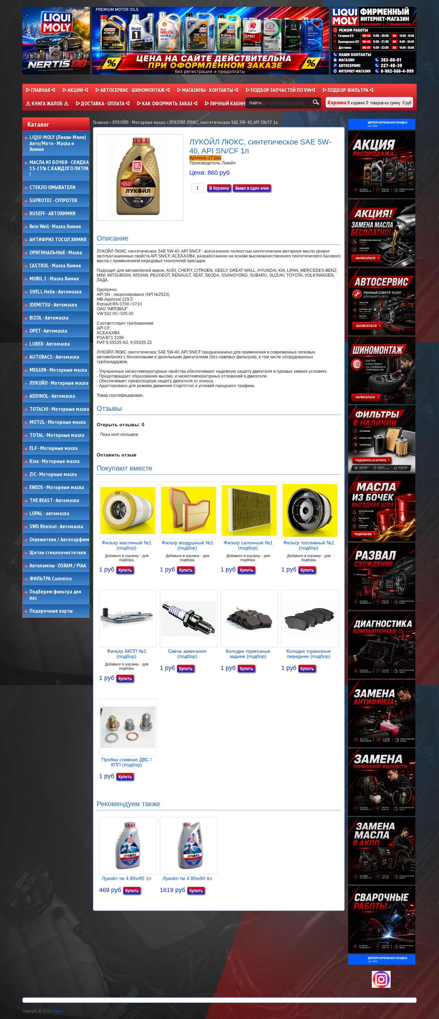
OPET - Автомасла (48, 331)
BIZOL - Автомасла (49, 318)
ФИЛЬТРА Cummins (50, 579)
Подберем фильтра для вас (55, 595)
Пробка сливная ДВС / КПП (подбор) (127, 762)
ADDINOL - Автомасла (52, 396)
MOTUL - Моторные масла (57, 422)
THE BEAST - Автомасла (54, 500)
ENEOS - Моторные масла (56, 487)
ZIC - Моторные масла (53, 474)
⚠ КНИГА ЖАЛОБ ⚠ (47, 103)
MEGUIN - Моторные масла (58, 370)
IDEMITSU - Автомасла (53, 305)
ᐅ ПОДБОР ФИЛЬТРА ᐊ (347, 89)
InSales (57, 1011)
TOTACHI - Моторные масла (59, 409)
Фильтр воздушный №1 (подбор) (187, 545)
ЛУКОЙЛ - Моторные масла (58, 383)
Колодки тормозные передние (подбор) (308, 653)
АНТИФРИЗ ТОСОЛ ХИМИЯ (57, 239)
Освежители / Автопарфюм (59, 539)
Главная (100, 122)
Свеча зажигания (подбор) (187, 653)
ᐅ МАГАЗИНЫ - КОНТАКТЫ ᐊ (207, 89)
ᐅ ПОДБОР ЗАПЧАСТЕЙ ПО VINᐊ (280, 89)
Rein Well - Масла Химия (55, 226)
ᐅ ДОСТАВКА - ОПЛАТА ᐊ (103, 103)
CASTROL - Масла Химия (55, 266)
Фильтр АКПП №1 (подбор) (126, 653)
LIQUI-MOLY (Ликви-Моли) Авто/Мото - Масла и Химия (58, 143)
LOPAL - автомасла (49, 513)
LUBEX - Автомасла (49, 344)
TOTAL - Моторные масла (56, 435)
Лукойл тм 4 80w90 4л (187, 878)
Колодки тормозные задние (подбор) (248, 653)
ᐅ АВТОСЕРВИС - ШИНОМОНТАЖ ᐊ (132, 89)
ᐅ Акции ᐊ (75, 89)
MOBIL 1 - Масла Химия (54, 279)
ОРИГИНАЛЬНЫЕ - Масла (55, 253)
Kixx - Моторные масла (54, 461)
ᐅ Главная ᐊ (40, 89)
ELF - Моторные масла (53, 448)
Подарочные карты (51, 611)
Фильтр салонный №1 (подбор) (248, 545)
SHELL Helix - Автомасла (55, 292)
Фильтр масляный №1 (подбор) (127, 545)
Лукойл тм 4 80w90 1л (126, 878)
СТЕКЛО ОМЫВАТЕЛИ (52, 187)
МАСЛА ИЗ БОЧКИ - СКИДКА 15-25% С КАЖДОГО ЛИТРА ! (59, 168)
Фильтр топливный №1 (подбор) (308, 545)
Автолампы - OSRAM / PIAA (57, 566)
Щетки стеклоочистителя (57, 552)
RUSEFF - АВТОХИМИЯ (52, 213)
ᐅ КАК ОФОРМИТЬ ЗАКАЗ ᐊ (167, 103)
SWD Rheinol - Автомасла (56, 526)
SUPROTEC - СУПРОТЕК (53, 200)
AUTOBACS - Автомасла (54, 357)
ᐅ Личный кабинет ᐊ (230, 103)
